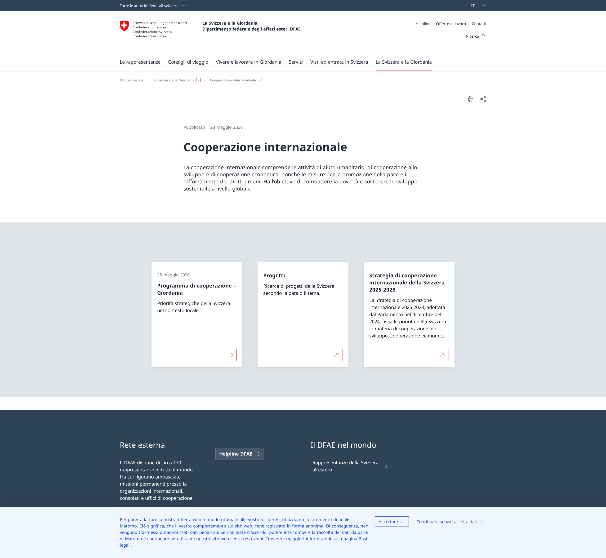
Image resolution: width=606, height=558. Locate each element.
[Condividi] (483, 99)
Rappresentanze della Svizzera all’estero (345, 466)
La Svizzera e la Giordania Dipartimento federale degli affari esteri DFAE (251, 26)
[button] (140, 61)
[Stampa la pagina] (470, 99)
